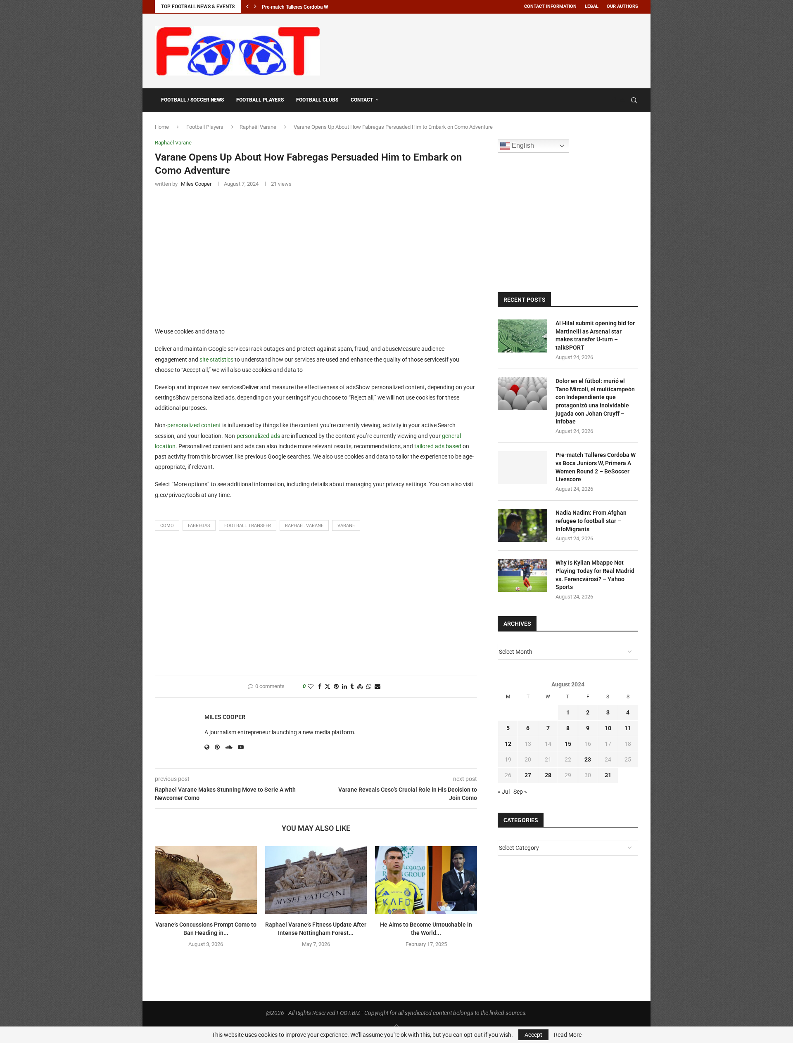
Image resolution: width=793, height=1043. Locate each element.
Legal (591, 6)
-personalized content (193, 425)
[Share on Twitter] (327, 686)
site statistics (216, 359)
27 (528, 775)
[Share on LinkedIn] (344, 686)
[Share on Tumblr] (352, 686)
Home (162, 127)
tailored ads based (437, 446)
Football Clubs (317, 100)
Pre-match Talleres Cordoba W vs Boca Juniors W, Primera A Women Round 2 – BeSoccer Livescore (596, 467)
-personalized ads (257, 436)
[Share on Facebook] (319, 686)
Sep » (520, 791)
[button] (247, 6)
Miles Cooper (224, 717)
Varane (346, 525)
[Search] (634, 100)
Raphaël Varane (258, 127)
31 (608, 775)
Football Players (260, 100)
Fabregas (199, 525)
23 (587, 759)
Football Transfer (247, 525)
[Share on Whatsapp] (368, 686)
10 (608, 728)
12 (508, 743)
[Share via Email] (377, 686)
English (522, 145)
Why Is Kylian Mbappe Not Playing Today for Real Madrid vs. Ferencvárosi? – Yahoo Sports (595, 574)
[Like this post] (310, 686)
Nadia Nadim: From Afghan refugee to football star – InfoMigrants (591, 520)
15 (568, 743)
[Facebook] (614, 100)
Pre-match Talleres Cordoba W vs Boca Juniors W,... (318, 7)
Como (167, 525)
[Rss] (622, 100)
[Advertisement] (487, 49)
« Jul (504, 791)
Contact (362, 100)
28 (548, 775)
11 (627, 728)
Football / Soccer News (192, 100)
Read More (568, 1035)
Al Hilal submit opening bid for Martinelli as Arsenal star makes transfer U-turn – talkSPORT (595, 335)
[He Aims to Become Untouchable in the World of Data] (426, 880)
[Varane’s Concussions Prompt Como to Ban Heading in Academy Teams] (206, 880)
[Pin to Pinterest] (336, 686)
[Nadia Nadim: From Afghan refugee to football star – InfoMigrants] (522, 525)
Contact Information (550, 6)
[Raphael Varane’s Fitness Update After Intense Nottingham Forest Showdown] (316, 880)
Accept (533, 1034)
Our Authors (622, 6)
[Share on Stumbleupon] (360, 686)
